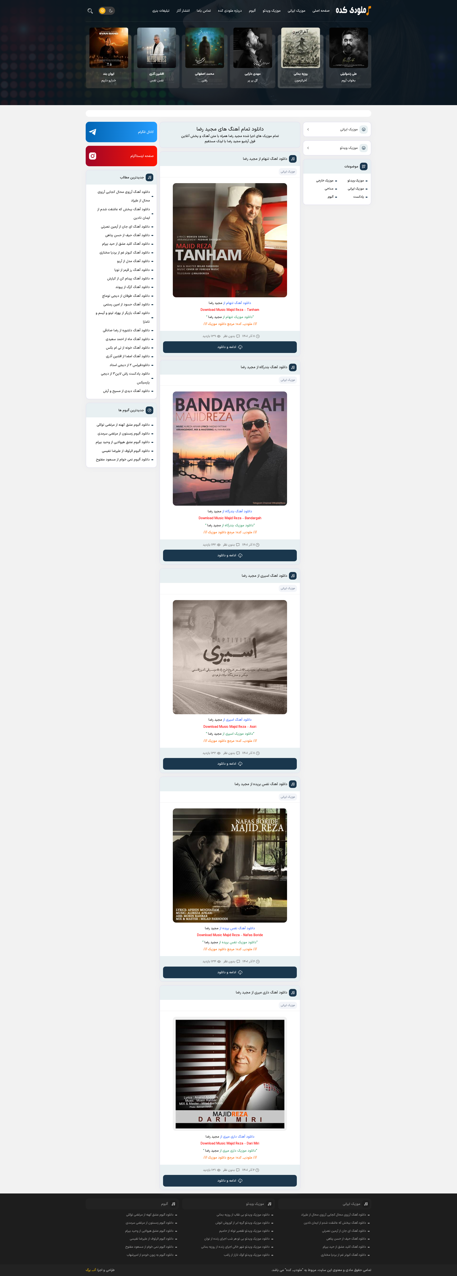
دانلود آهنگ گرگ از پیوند (132, 287)
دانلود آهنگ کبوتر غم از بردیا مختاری (124, 252)
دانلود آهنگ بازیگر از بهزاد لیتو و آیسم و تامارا (123, 317)
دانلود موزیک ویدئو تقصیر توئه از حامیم (244, 1231)
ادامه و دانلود (226, 347)
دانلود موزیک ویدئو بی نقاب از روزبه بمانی (243, 1214)
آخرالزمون (349, 77)
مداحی (329, 188)
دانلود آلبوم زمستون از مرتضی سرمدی (124, 433)
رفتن (252, 77)
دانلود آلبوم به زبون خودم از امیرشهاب (150, 1255)
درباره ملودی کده (230, 10)
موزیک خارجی (324, 180)
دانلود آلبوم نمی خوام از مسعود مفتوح (123, 459)
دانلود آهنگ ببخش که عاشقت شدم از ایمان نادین (123, 213)
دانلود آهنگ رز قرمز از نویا (132, 270)
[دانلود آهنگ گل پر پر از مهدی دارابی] (300, 48)
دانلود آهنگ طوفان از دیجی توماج (126, 295)
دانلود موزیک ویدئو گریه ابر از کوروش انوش (242, 1223)
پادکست (358, 197)
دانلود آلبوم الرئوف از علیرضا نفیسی (126, 451)
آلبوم (252, 10)
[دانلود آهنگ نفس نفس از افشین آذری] (204, 48)
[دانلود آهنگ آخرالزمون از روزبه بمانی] (348, 48)
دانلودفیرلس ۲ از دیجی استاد (129, 365)
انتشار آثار (183, 10)
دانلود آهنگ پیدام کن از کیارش (128, 278)
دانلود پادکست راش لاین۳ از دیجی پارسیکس (125, 378)
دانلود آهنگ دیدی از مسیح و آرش (126, 391)
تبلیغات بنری (160, 10)
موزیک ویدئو (272, 10)
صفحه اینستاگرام (142, 156)
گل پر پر (301, 77)
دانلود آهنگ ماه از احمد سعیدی (128, 339)
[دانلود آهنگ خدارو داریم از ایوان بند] (156, 48)
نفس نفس (204, 77)
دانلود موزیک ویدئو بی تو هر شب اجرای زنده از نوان (237, 1239)
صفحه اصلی (321, 10)
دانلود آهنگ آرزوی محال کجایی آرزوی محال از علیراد (124, 196)
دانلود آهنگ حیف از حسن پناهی (127, 235)
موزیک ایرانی (296, 10)
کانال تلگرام (146, 132)
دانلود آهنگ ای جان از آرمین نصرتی (125, 226)
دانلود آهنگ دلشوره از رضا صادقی (126, 330)
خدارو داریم (156, 77)
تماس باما (204, 10)
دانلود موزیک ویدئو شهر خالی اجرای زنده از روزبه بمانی (235, 1247)
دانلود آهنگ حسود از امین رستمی (126, 304)
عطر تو (109, 77)
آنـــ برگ (91, 1270)
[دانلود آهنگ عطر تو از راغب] (108, 48)
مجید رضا (215, 303)
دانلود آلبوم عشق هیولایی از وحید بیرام (123, 442)
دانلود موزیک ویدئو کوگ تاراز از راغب (247, 1255)
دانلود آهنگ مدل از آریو (133, 261)
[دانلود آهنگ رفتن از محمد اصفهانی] (252, 48)
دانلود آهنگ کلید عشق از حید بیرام (126, 243)
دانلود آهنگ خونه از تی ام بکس (128, 347)
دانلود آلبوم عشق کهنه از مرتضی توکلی (123, 424)
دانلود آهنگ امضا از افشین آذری (128, 356)
